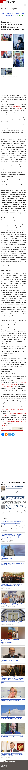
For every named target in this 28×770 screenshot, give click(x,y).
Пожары (13, 15)
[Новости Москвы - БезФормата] (8, 1)
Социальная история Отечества (12, 409)
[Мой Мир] (13, 434)
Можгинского (16, 106)
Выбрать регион (4, 766)
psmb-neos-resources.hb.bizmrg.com (10, 76)
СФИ (10, 429)
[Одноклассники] (6, 434)
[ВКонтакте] (2, 434)
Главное (3, 13)
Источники (15, 13)
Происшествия (5, 15)
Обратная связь (4, 765)
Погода (22, 13)
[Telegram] (9, 434)
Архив (9, 13)
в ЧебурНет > (21, 15)
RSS (6, 768)
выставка (19, 108)
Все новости (4, 425)
